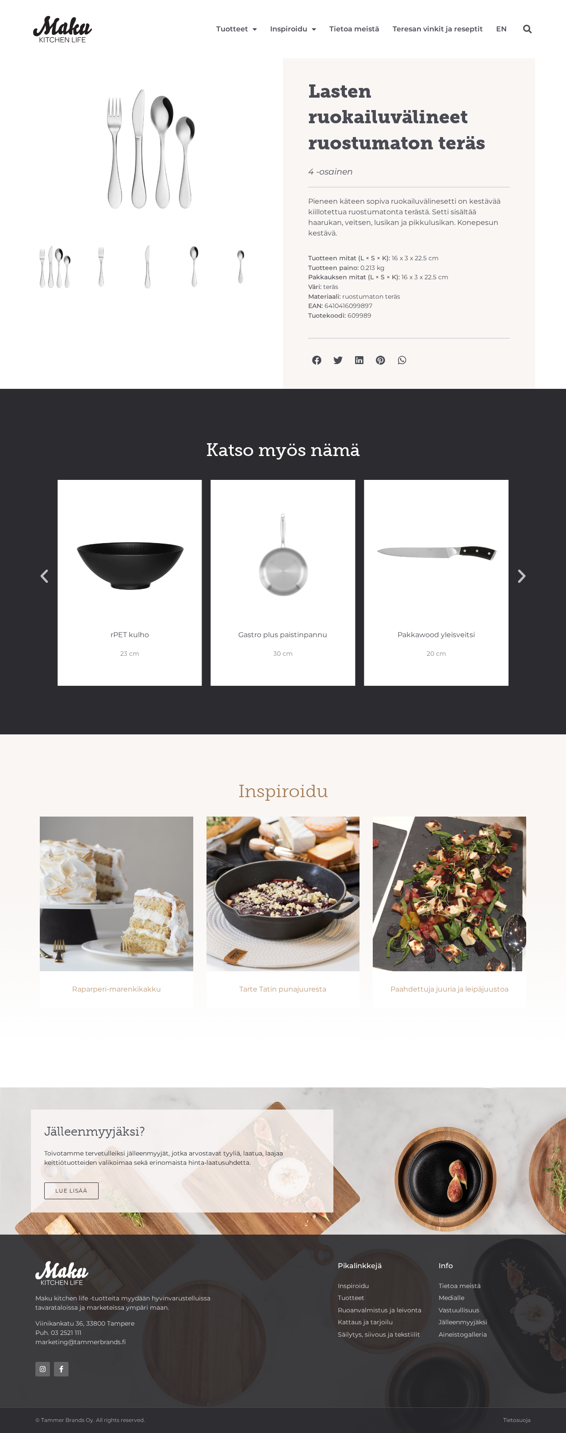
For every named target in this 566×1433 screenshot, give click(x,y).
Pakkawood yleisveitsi (436, 635)
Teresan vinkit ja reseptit (438, 29)
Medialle (451, 1298)
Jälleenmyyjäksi (463, 1322)
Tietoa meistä (354, 29)
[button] (527, 29)
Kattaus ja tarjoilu (365, 1322)
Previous (19, 153)
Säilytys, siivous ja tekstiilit (379, 1334)
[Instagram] (42, 1369)
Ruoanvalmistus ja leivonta (379, 1310)
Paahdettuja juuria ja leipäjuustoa (449, 989)
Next (281, 153)
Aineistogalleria (463, 1334)
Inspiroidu (288, 29)
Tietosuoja (517, 1420)
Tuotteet (232, 29)
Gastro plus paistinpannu (282, 635)
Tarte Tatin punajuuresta (282, 989)
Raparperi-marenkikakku (116, 989)
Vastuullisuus (459, 1310)
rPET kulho (130, 635)
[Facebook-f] (61, 1369)
